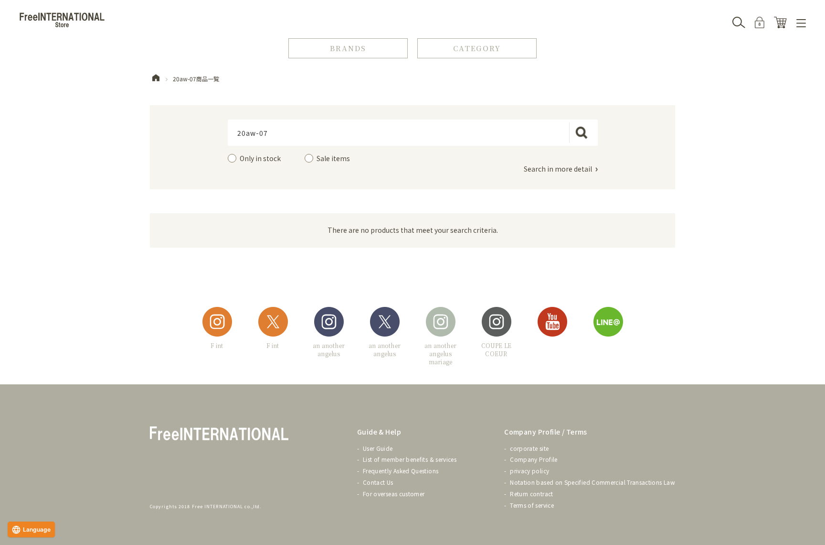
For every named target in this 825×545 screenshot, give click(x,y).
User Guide (378, 448)
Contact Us (378, 482)
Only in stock (260, 158)
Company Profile (533, 459)
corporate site (529, 448)
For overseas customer (394, 494)
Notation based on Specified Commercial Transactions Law (592, 482)
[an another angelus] (329, 323)
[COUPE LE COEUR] (496, 323)
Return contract (531, 494)
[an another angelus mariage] (440, 323)
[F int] (217, 323)
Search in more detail (558, 169)
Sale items (333, 158)
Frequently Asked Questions (400, 471)
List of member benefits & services (409, 459)
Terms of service (532, 505)
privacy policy (529, 471)
